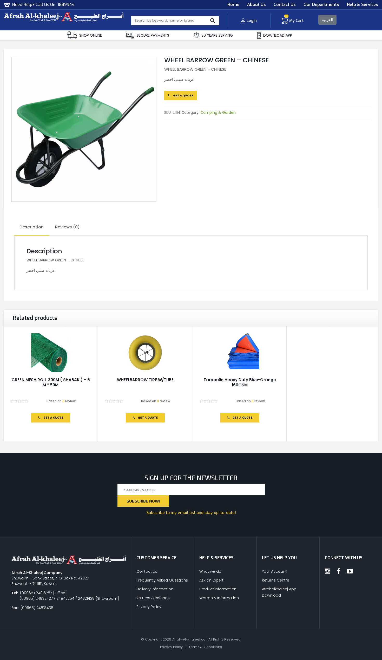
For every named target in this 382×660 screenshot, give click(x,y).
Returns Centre (275, 580)
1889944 (66, 4)
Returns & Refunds (153, 597)
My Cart (296, 20)
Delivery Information (154, 589)
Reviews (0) (67, 227)
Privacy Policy (148, 606)
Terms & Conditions (205, 646)
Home (233, 4)
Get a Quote (183, 95)
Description (31, 227)
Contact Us (285, 4)
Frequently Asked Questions (162, 580)
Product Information (217, 589)
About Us (256, 4)
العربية (327, 20)
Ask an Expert (211, 580)
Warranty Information (219, 597)
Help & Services (362, 4)
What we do (210, 571)
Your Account (274, 571)
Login (252, 20)
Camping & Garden (218, 112)
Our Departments (321, 4)
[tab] (31, 227)
